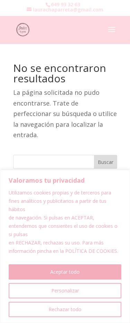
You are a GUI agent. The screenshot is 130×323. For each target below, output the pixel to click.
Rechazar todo (65, 309)
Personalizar (65, 290)
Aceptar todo (65, 271)
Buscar (105, 162)
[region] (65, 246)
